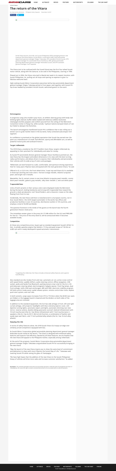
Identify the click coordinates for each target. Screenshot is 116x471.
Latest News (14, 5)
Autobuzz (45, 2)
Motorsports (78, 2)
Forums (99, 466)
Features (66, 2)
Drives (56, 2)
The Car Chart (103, 2)
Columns (90, 2)
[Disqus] (42, 393)
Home (36, 2)
